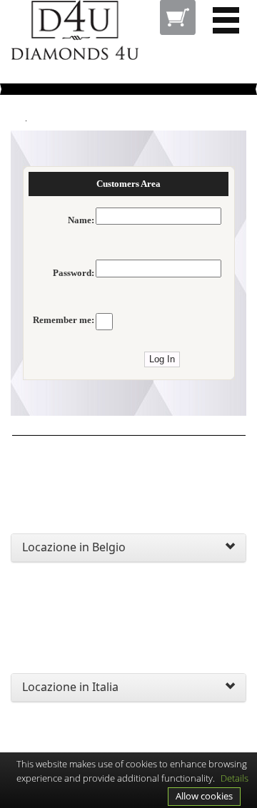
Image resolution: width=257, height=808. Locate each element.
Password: (73, 273)
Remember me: (63, 320)
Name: (81, 220)
